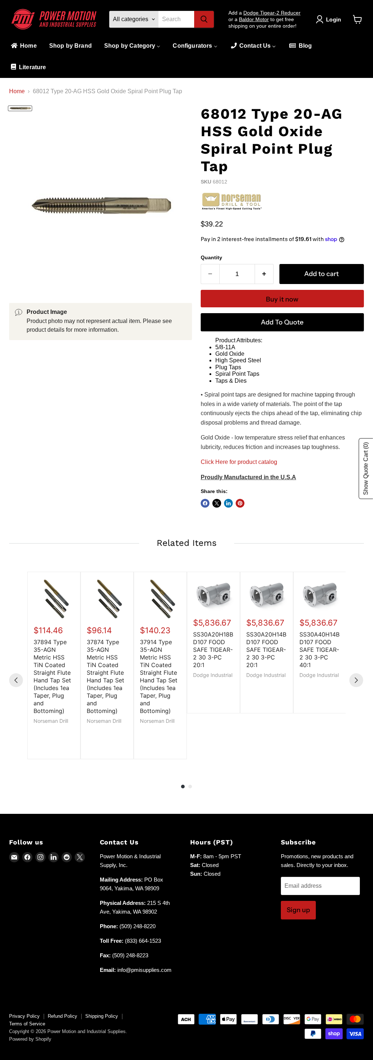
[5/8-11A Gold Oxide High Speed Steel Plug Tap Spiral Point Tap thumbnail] (20, 108)
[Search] (204, 19)
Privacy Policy (24, 1016)
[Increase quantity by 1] (264, 274)
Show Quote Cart (366, 468)
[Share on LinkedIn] (228, 503)
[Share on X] (216, 503)
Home (17, 91)
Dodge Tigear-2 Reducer (272, 13)
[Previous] (16, 680)
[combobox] (176, 19)
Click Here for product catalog (239, 462)
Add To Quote (282, 322)
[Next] (356, 680)
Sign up (298, 910)
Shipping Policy (101, 1016)
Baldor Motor (254, 19)
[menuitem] (23, 46)
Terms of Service (27, 1023)
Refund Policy (62, 1016)
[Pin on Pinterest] (240, 503)
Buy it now (282, 299)
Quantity (211, 257)
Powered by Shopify (30, 1039)
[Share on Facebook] (205, 503)
